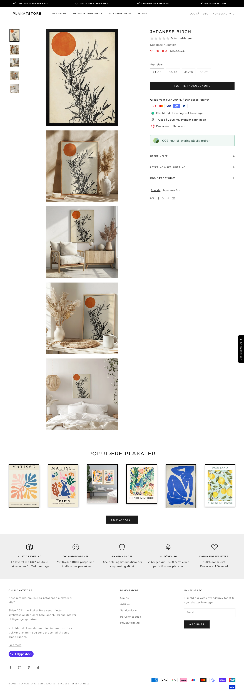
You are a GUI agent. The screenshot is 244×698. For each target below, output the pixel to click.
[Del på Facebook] (158, 198)
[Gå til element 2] (14, 50)
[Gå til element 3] (14, 63)
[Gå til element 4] (14, 76)
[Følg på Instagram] (19, 667)
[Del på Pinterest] (168, 198)
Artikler (125, 604)
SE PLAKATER (122, 519)
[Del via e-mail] (173, 198)
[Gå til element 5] (14, 88)
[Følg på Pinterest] (29, 667)
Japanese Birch (173, 190)
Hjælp (142, 13)
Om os (124, 598)
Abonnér (197, 624)
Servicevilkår (128, 610)
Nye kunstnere (120, 13)
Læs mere (15, 645)
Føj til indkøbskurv (192, 86)
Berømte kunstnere (87, 13)
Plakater (59, 13)
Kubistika (170, 45)
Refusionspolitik (130, 616)
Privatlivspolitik (130, 623)
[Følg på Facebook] (10, 667)
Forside (155, 190)
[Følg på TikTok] (38, 667)
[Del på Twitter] (163, 198)
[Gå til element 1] (14, 35)
